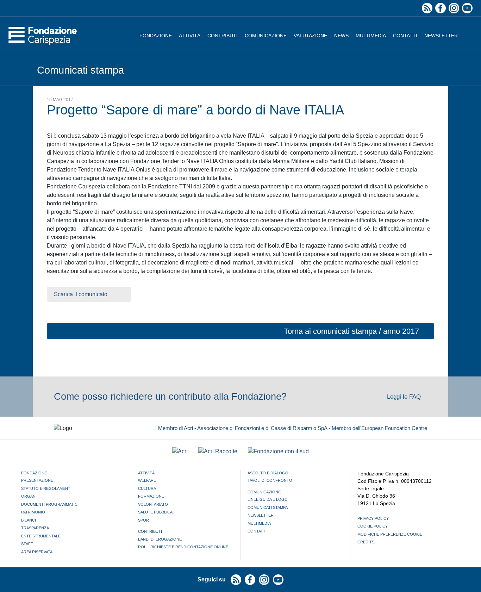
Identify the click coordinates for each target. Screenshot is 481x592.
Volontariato (153, 504)
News (341, 35)
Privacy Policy (373, 518)
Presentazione (37, 480)
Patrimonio (33, 512)
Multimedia (371, 35)
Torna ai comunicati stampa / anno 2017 (351, 331)
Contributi (222, 35)
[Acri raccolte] (217, 451)
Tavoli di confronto (270, 480)
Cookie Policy (372, 526)
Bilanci (28, 520)
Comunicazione (266, 35)
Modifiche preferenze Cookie (389, 534)
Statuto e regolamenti (46, 488)
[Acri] (180, 451)
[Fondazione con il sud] (278, 451)
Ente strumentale (41, 536)
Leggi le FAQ (405, 396)
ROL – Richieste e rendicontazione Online (183, 547)
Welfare (147, 480)
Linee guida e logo (268, 499)
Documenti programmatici (50, 504)
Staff (27, 544)
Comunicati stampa (268, 507)
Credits (365, 542)
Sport (144, 520)
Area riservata (36, 552)
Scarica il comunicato (80, 294)
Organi (29, 496)
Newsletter (441, 35)
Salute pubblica (155, 512)
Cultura (147, 488)
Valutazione (310, 35)
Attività (189, 35)
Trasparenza (35, 528)
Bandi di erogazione (160, 539)
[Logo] (42, 35)
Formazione (151, 496)
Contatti (405, 35)
